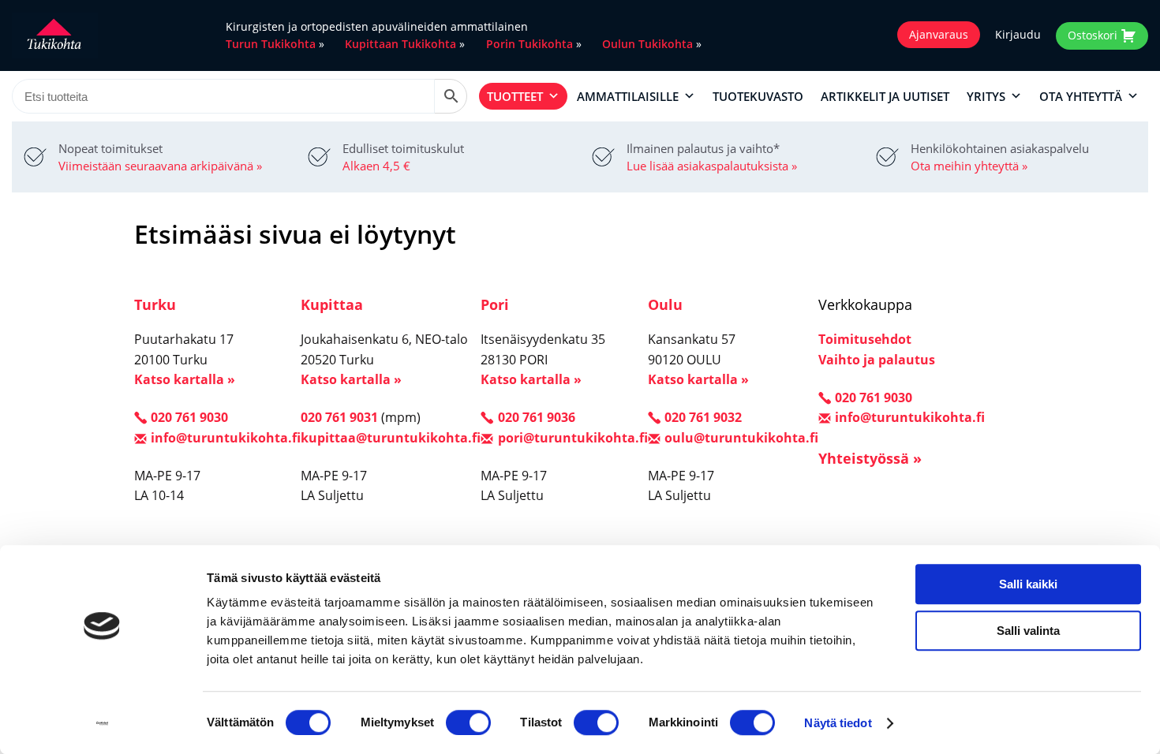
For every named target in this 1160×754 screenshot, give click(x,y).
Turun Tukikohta (271, 43)
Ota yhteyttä (1080, 96)
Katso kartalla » (184, 379)
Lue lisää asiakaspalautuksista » (712, 166)
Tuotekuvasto (758, 96)
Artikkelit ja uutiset (885, 96)
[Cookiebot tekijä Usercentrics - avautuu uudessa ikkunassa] (102, 723)
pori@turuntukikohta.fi (572, 437)
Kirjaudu (1018, 34)
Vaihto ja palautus (876, 359)
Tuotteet (515, 96)
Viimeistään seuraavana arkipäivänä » (160, 166)
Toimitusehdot (864, 339)
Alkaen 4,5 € (376, 166)
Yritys (986, 96)
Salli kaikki (1028, 584)
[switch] (468, 722)
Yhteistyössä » (870, 458)
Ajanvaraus (938, 34)
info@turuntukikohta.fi (226, 437)
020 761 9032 (703, 417)
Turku (155, 304)
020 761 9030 (189, 417)
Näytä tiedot (837, 723)
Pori (495, 304)
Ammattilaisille (628, 96)
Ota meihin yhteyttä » (969, 166)
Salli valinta (1028, 630)
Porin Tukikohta (529, 43)
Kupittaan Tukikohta (400, 43)
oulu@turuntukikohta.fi (741, 437)
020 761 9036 (536, 417)
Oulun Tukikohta (647, 43)
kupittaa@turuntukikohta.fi (391, 437)
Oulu (665, 304)
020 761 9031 (339, 417)
